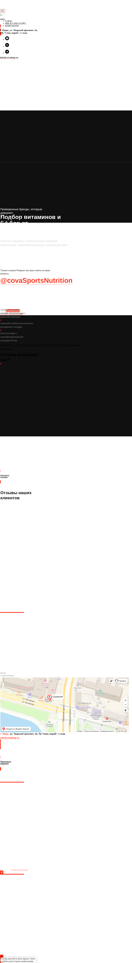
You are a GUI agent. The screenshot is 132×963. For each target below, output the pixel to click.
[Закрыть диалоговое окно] (2, 11)
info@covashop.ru (9, 57)
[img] (0, 21)
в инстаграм (19, 868)
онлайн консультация (11, 313)
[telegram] (7, 53)
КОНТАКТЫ (12, 25)
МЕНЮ (2, 19)
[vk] (7, 46)
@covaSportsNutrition (36, 280)
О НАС (8, 21)
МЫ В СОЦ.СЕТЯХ (15, 23)
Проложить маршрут (9, 754)
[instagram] (7, 39)
